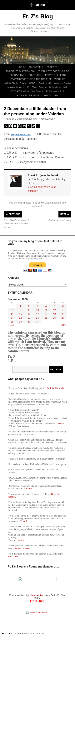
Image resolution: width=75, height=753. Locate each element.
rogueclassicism (21, 134)
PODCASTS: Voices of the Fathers (26, 91)
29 (20, 321)
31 (37, 321)
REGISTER (52, 66)
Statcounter (37, 595)
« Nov (11, 324)
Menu (40, 5)
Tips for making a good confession (55, 83)
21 (12, 317)
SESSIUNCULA (42, 202)
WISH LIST (59, 78)
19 (54, 313)
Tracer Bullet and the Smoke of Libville (50, 87)
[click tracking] (37, 601)
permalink (37, 206)
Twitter (29, 488)
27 (63, 317)
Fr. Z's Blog (37, 16)
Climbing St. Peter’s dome (59, 219)
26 (54, 317)
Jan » (64, 324)
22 (20, 317)
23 (29, 317)
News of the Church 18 (18, 87)
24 (37, 317)
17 (37, 313)
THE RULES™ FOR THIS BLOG (53, 70)
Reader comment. (23, 548)
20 (63, 313)
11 (46, 309)
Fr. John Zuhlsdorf (47, 118)
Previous (13, 214)
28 (12, 321)
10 (37, 309)
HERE (61, 423)
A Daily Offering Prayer (15, 83)
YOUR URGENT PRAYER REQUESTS (47, 74)
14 (12, 313)
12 (54, 309)
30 (29, 321)
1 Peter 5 (23, 521)
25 (46, 317)
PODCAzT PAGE (18, 74)
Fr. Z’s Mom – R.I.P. (55, 91)
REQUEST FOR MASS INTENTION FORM (37, 95)
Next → (64, 214)
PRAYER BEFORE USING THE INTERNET (30, 78)
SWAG (32, 83)
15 (20, 313)
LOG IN (21, 66)
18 (46, 313)
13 (63, 309)
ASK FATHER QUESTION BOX (20, 70)
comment (20, 540)
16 (29, 313)
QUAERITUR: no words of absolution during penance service (16, 223)
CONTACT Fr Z (35, 66)
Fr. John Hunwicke (55, 388)
